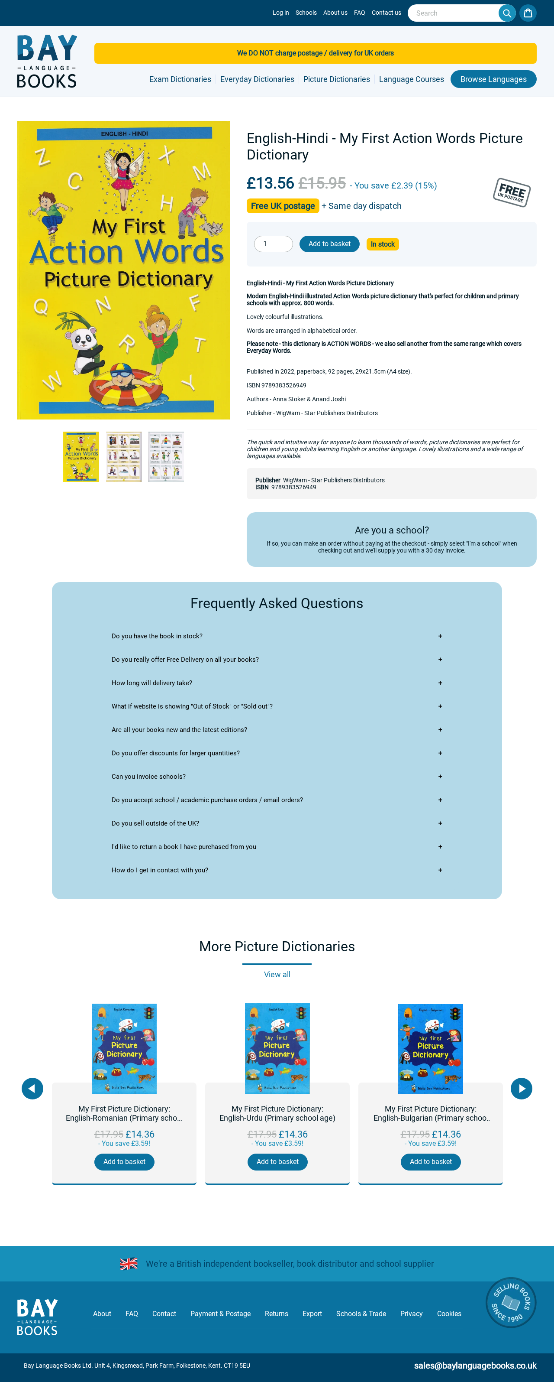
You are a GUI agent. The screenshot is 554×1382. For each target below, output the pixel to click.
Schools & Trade (361, 1314)
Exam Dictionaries (180, 79)
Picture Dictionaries (336, 79)
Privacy (411, 1314)
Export (312, 1314)
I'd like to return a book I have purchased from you (184, 847)
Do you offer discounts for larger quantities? (176, 753)
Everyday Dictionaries (257, 79)
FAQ (359, 12)
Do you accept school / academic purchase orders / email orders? (207, 800)
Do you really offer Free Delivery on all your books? (185, 659)
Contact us (386, 12)
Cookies (449, 1314)
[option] (124, 1095)
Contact (164, 1314)
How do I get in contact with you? (160, 870)
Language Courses (411, 79)
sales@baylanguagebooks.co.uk (475, 1365)
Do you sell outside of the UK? (155, 823)
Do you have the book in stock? (157, 636)
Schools (306, 12)
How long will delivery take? (152, 683)
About (102, 1314)
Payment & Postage (220, 1314)
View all (277, 974)
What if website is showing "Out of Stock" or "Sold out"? (192, 706)
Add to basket (124, 1162)
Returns (276, 1314)
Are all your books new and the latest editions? (179, 730)
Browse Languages (494, 79)
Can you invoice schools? (149, 776)
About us (335, 12)
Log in (281, 12)
